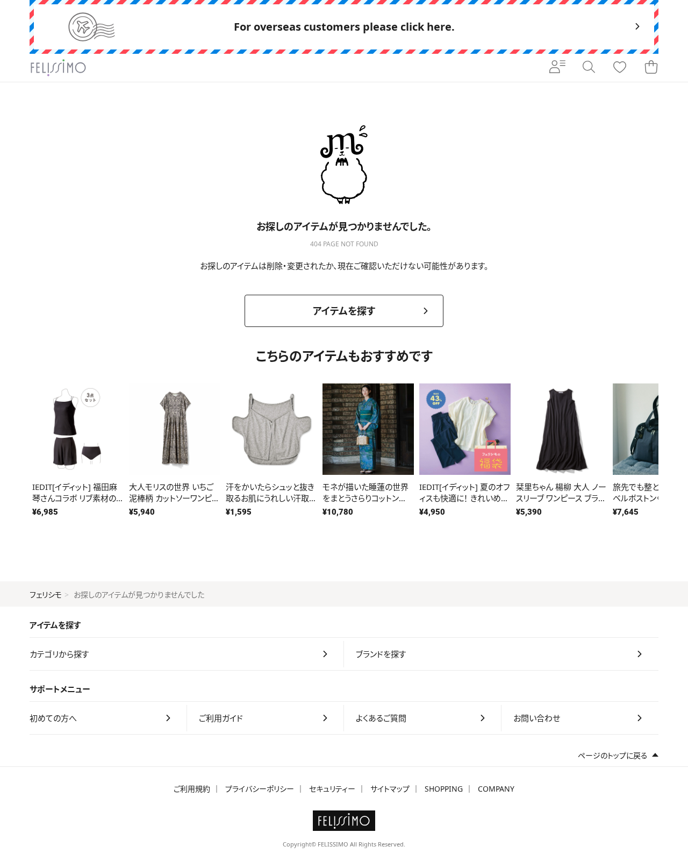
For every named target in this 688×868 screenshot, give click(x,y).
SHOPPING (444, 789)
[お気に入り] (619, 68)
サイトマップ (390, 789)
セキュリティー (332, 789)
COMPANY (496, 789)
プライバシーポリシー (259, 789)
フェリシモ (46, 594)
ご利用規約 (192, 789)
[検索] (588, 68)
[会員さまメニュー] (557, 68)
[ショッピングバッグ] (650, 68)
